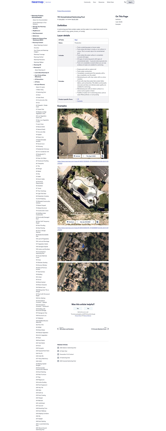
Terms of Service (87, 315)
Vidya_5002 (62, 19)
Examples (118, 24)
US (78, 99)
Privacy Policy (78, 315)
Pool (76, 40)
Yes (78, 308)
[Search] (125, 2)
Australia (79, 101)
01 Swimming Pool (65, 357)
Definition (118, 19)
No (88, 308)
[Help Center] (41, 2)
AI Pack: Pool (63, 351)
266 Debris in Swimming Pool (68, 348)
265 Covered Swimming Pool (68, 361)
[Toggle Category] (31, 15)
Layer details (119, 22)
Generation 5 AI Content (67, 354)
